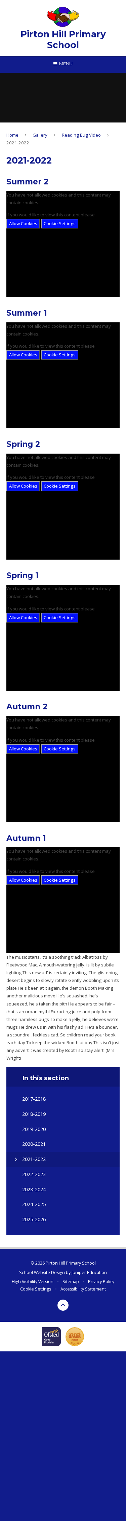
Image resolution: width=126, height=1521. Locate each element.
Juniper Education (89, 1272)
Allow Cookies (23, 223)
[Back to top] (63, 1305)
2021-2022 (17, 143)
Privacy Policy (101, 1281)
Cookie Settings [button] (35, 1289)
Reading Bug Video (81, 135)
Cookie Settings (60, 223)
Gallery (40, 135)
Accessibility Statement (83, 1289)
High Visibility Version (32, 1281)
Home (12, 135)
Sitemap (70, 1281)
